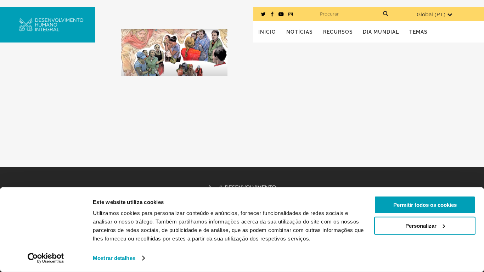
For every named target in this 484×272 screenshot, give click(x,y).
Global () (431, 14)
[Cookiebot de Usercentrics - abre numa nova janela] (46, 258)
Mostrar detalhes (114, 258)
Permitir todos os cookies (425, 205)
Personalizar (421, 225)
